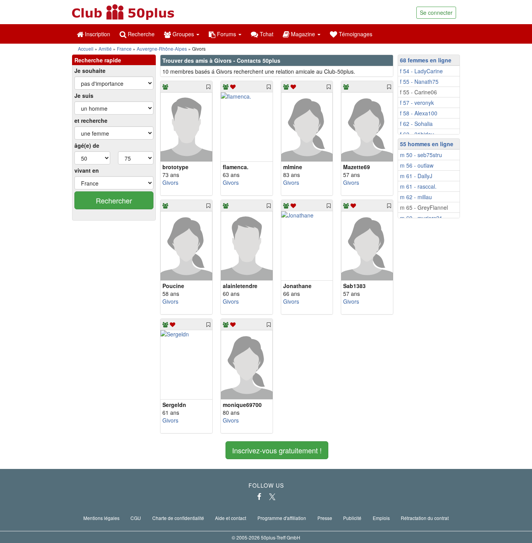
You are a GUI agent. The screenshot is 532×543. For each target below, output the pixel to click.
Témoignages (354, 34)
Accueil (85, 48)
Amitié (105, 48)
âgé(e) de (86, 145)
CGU (135, 518)
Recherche (140, 34)
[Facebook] (259, 496)
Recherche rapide (97, 60)
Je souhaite (90, 70)
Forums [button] (226, 34)
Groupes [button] (183, 34)
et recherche (90, 120)
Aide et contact (230, 518)
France (124, 48)
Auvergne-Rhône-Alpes (162, 48)
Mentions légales (101, 518)
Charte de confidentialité (178, 518)
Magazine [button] (303, 34)
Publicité (352, 518)
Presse (324, 518)
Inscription (96, 34)
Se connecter (436, 12)
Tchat (265, 34)
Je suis (83, 95)
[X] (272, 496)
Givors (170, 182)
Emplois (381, 518)
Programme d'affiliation (281, 518)
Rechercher (114, 200)
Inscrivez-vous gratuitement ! (277, 450)
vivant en (86, 170)
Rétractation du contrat (425, 518)
